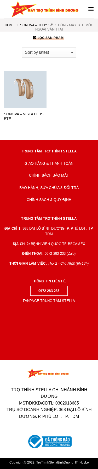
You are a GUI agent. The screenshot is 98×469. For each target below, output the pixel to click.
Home (10, 25)
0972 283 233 (48, 291)
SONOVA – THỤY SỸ (36, 25)
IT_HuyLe (82, 462)
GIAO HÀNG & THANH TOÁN (49, 163)
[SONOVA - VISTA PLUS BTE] (25, 90)
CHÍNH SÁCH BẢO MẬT (49, 175)
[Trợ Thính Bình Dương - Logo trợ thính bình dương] (46, 9)
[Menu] (91, 9)
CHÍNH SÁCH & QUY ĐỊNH (49, 200)
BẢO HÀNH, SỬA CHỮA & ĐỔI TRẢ (49, 188)
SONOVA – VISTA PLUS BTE (23, 116)
